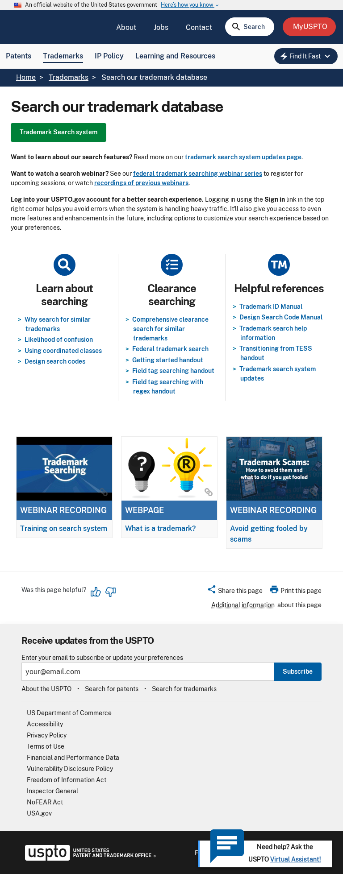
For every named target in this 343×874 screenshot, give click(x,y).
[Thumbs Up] (96, 592)
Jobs (161, 27)
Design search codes (55, 361)
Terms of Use (45, 746)
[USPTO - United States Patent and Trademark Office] (88, 858)
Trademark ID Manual (270, 306)
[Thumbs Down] (110, 592)
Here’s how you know (190, 5)
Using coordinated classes (63, 350)
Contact (199, 27)
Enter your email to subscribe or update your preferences (102, 657)
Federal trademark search (170, 348)
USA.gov (39, 813)
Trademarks (63, 56)
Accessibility (45, 724)
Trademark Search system (58, 132)
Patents (18, 56)
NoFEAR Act (45, 802)
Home (26, 77)
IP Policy (109, 56)
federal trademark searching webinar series (197, 173)
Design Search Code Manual (280, 317)
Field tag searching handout (173, 370)
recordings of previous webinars (141, 182)
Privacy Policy (47, 735)
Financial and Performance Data (73, 757)
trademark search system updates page (243, 157)
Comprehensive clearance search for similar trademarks (170, 329)
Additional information (243, 605)
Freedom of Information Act (66, 779)
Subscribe (298, 671)
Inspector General (52, 791)
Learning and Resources (175, 56)
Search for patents (111, 688)
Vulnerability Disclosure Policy (70, 768)
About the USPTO (46, 688)
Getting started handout (167, 360)
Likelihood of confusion (59, 339)
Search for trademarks (184, 688)
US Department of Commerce (69, 713)
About (126, 27)
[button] (235, 592)
